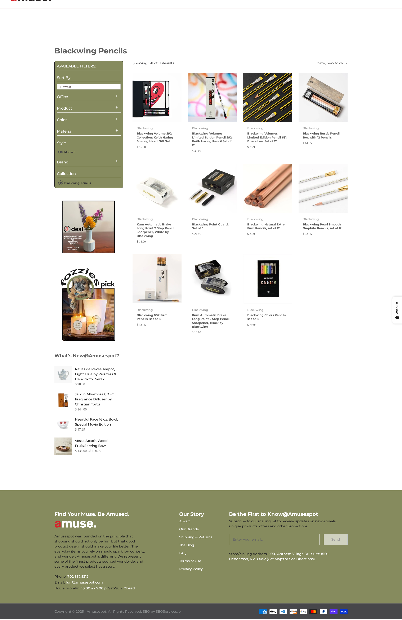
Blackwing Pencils (77, 182)
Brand (62, 162)
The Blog (186, 545)
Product (64, 108)
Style (61, 143)
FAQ (182, 553)
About (184, 521)
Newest (65, 86)
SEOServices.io (168, 612)
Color (62, 120)
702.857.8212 (77, 577)
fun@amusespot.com (84, 582)
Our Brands (189, 529)
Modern (69, 152)
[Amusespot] (88, 226)
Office (62, 96)
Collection (66, 173)
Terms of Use (190, 561)
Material (64, 131)
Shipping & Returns (195, 537)
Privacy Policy (191, 569)
